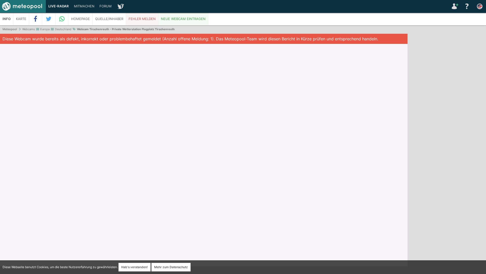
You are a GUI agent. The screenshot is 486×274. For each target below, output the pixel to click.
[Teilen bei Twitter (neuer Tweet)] (48, 19)
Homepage (80, 19)
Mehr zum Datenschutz (171, 267)
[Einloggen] (454, 6)
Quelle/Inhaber (109, 19)
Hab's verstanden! (134, 267)
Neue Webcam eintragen (183, 19)
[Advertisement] (447, 112)
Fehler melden (142, 19)
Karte (21, 19)
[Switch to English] (479, 6)
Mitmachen (84, 6)
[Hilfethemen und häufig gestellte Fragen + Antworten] (467, 6)
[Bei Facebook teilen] (35, 19)
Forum (105, 6)
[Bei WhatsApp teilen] (62, 19)
